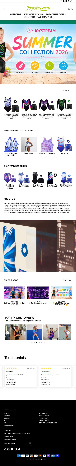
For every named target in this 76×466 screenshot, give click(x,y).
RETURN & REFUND (44, 415)
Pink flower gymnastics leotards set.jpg (64, 332)
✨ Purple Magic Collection (38, 303)
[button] (15, 382)
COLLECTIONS (15, 14)
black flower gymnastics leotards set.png (47, 332)
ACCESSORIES (29, 17)
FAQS (5, 420)
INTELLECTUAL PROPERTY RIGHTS (48, 423)
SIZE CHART (7, 418)
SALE (39, 17)
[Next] (68, 332)
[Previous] (7, 332)
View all (67, 90)
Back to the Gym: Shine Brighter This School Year (14, 304)
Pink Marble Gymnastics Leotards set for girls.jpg (15, 332)
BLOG (5, 423)
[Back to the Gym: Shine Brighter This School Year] (14, 293)
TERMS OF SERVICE (44, 420)
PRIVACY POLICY (43, 418)
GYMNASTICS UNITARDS (55, 14)
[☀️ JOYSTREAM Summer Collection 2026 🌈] (61, 293)
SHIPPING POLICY (43, 413)
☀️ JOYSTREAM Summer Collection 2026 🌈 (61, 304)
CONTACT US (47, 17)
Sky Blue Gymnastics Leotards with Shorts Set (31, 332)
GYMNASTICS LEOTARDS (33, 14)
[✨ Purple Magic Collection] (38, 293)
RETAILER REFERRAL (9, 425)
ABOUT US (6, 413)
